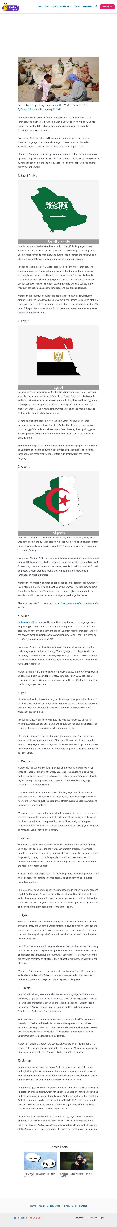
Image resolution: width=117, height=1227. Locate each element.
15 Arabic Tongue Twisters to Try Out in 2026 (76, 1174)
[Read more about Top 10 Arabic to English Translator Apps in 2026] (40, 1160)
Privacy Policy (70, 1206)
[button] (70, 7)
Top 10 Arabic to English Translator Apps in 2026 (39, 1174)
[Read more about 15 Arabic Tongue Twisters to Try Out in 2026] (76, 1160)
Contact (83, 1206)
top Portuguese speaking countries (74, 603)
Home (33, 1206)
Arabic (38, 109)
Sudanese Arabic (26, 622)
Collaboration (53, 1206)
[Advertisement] (58, 30)
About (42, 1206)
